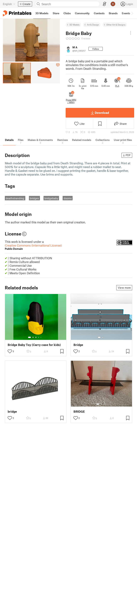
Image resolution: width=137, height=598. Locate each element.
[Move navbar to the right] (132, 13)
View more (124, 287)
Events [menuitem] (126, 13)
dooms (68, 198)
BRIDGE (79, 411)
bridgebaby (51, 198)
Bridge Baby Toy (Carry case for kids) (34, 344)
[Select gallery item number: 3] (36, 337)
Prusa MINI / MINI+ (71, 100)
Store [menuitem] (56, 13)
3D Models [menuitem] (41, 13)
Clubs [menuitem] (67, 13)
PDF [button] (128, 155)
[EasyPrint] (104, 4)
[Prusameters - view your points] (113, 4)
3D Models (74, 24)
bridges (34, 198)
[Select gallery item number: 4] (38, 337)
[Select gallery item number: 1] (29, 337)
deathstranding (15, 198)
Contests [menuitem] (99, 13)
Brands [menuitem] (113, 13)
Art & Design (93, 24)
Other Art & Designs (115, 24)
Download (102, 112)
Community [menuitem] (82, 13)
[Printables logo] (17, 13)
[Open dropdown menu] (130, 33)
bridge (12, 411)
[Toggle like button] (10, 351)
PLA (117, 86)
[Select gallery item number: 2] (33, 337)
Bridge (78, 344)
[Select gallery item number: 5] (41, 337)
